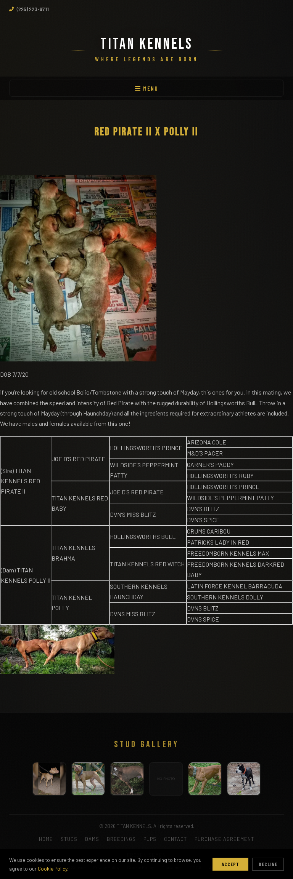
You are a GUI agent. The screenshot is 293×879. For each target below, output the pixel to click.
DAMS (92, 839)
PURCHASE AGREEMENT (224, 839)
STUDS (69, 839)
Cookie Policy (52, 868)
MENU (149, 88)
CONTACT (175, 839)
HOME (46, 839)
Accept (230, 864)
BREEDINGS (121, 839)
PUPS (149, 839)
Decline (268, 864)
